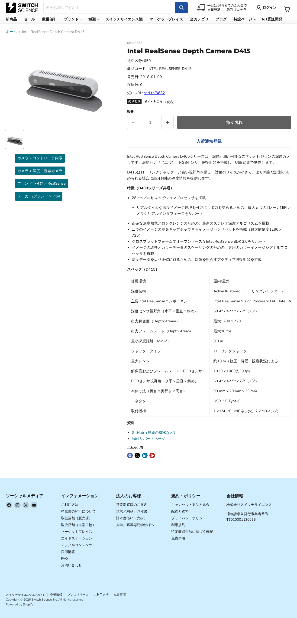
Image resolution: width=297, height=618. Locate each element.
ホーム (11, 32)
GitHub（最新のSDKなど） (154, 432)
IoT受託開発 (272, 19)
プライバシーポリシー (188, 518)
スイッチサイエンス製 (124, 19)
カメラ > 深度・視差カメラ (39, 170)
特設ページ (243, 19)
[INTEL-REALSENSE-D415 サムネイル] (14, 139)
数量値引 (49, 19)
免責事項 (178, 538)
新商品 (11, 19)
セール (29, 19)
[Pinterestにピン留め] (152, 455)
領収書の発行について (78, 511)
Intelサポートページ (148, 438)
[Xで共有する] (137, 455)
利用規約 (178, 525)
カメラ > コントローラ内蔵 (39, 158)
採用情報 (68, 551)
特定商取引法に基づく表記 (192, 531)
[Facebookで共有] (130, 455)
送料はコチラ (236, 9)
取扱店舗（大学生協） (78, 525)
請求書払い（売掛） (131, 518)
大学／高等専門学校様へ (135, 525)
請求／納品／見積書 (131, 511)
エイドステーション (76, 538)
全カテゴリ (199, 19)
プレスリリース (77, 595)
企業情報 (56, 595)
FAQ (64, 558)
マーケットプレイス (166, 19)
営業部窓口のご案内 (131, 504)
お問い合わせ (71, 565)
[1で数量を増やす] (168, 122)
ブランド (72, 19)
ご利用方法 (69, 504)
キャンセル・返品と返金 (190, 504)
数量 (130, 112)
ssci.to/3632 (154, 92)
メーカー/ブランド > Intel (38, 196)
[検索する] (181, 7)
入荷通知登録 (209, 141)
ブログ (221, 19)
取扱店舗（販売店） (76, 518)
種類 (92, 19)
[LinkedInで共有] (145, 455)
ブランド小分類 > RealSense (41, 183)
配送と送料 (180, 511)
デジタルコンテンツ (76, 545)
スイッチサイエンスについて (25, 595)
